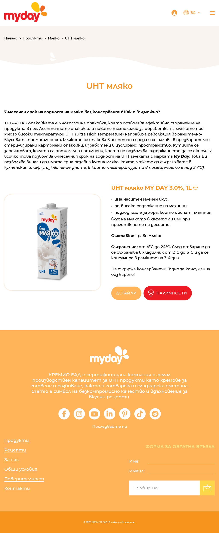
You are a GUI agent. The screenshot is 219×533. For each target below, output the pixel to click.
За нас (11, 459)
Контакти (17, 488)
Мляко (53, 38)
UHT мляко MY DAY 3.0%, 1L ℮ (154, 187)
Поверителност (24, 478)
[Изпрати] (207, 488)
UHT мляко (74, 38)
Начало (10, 38)
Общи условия (20, 469)
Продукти (32, 38)
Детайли (126, 293)
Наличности (171, 293)
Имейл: (136, 471)
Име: (134, 461)
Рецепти (15, 450)
